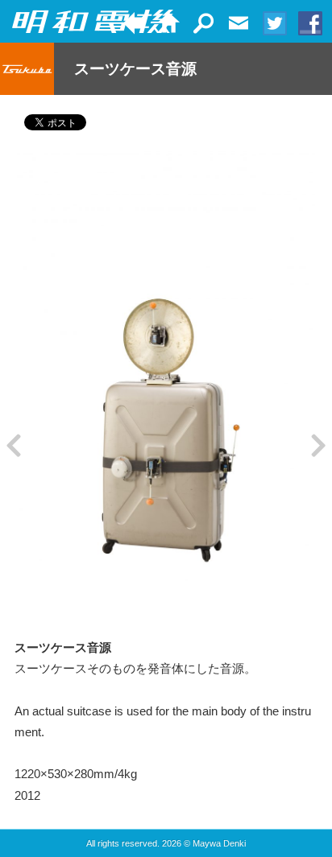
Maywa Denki (219, 843)
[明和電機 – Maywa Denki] (92, 22)
